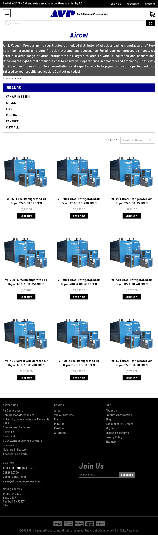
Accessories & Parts (15, 454)
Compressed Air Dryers (16, 427)
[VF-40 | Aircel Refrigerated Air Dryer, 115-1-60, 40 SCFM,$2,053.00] (132, 253)
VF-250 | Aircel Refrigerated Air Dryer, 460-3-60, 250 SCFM (26, 282)
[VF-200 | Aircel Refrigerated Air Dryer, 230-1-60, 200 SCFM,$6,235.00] (79, 172)
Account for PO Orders (119, 423)
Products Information (119, 415)
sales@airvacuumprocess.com (21, 481)
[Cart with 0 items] (152, 14)
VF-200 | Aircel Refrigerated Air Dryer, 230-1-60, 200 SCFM (79, 201)
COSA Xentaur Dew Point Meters (22, 440)
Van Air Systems (18, 96)
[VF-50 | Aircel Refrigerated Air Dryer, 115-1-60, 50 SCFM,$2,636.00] (79, 334)
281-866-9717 (14, 477)
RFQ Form (111, 428)
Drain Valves (10, 445)
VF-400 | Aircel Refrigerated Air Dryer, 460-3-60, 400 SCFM (26, 363)
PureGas (12, 115)
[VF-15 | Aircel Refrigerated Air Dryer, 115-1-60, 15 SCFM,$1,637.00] (26, 172)
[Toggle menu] (7, 13)
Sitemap (111, 441)
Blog (108, 419)
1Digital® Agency (128, 530)
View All (12, 127)
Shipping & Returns (117, 432)
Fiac (9, 109)
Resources (133, 4)
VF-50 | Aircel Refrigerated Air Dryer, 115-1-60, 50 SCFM (79, 363)
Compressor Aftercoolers (18, 415)
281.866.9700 (11, 472)
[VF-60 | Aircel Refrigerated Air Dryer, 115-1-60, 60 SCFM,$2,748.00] (132, 334)
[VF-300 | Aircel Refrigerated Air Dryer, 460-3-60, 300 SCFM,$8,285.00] (79, 253)
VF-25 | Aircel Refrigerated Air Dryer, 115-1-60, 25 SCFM (131, 201)
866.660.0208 (12, 468)
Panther (12, 121)
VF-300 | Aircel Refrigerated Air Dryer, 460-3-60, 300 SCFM (79, 282)
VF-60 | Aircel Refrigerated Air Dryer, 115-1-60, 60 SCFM (131, 363)
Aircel (11, 102)
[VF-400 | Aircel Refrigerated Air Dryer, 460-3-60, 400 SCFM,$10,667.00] (26, 334)
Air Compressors (13, 410)
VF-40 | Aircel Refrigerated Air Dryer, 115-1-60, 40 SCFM (131, 282)
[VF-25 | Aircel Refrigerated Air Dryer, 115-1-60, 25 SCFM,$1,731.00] (132, 172)
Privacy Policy (114, 437)
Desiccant (9, 436)
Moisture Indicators (15, 449)
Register (150, 4)
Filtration (8, 431)
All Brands (60, 432)
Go (151, 23)
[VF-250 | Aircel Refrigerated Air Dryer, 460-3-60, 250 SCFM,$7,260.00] (26, 253)
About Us (116, 4)
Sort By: (112, 140)
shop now (26, 215)
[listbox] (137, 140)
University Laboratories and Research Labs (26, 421)
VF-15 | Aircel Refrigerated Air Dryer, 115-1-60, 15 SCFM (26, 201)
